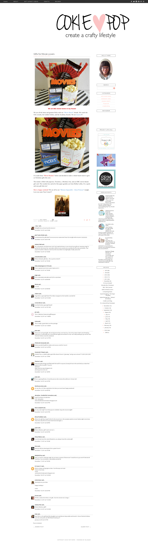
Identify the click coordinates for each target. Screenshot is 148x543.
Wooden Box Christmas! (107, 285)
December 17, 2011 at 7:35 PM (42, 461)
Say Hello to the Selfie (109, 224)
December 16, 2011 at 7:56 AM (42, 270)
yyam (36, 427)
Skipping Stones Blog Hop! (109, 211)
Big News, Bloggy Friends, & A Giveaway (109, 253)
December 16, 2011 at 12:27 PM (43, 338)
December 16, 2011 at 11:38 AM (43, 316)
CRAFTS (46, 1)
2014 (106, 272)
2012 (105, 277)
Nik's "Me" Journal (107, 287)
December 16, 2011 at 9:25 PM (42, 432)
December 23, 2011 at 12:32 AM (43, 509)
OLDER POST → (86, 527)
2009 (106, 332)
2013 (105, 275)
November (106, 306)
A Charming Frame (107, 291)
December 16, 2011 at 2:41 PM (42, 381)
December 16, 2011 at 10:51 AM (43, 307)
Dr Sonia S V (38, 466)
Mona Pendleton (39, 417)
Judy (36, 377)
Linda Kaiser (38, 480)
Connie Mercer (38, 303)
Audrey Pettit (38, 244)
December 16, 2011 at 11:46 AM (43, 325)
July (107, 314)
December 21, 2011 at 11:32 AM (43, 500)
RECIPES (58, 1)
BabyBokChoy (38, 455)
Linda (36, 321)
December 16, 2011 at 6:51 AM (42, 239)
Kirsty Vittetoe (38, 437)
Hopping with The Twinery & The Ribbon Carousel (109, 197)
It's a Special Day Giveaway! (107, 303)
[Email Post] (53, 219)
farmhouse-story (39, 386)
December (107, 281)
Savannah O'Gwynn (40, 352)
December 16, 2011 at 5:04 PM (42, 423)
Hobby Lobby (54, 221)
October (107, 308)
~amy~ (36, 226)
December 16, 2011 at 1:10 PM (42, 356)
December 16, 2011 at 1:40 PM (42, 372)
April (107, 321)
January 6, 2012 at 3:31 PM (41, 520)
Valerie (37, 293)
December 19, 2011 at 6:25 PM (42, 490)
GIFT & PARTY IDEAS (31, 1)
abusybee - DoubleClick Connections (44, 395)
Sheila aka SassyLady (40, 343)
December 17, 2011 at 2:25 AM (42, 450)
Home (6, 1)
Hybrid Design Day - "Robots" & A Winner (107, 298)
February (106, 325)
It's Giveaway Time (108, 238)
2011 (105, 279)
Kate (36, 514)
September (107, 310)
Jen (35, 312)
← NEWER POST (38, 527)
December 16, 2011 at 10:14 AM (43, 298)
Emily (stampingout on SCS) (42, 266)
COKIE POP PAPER (70, 540)
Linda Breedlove (39, 256)
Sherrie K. (37, 361)
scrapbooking (106, 106)
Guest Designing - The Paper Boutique (107, 294)
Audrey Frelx (38, 504)
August (106, 312)
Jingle (36, 275)
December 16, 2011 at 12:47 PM (43, 347)
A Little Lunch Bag (107, 301)
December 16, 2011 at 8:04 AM (42, 279)
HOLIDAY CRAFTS (106, 101)
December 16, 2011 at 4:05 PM (42, 390)
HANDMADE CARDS (106, 99)
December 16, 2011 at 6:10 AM (42, 230)
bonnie (37, 495)
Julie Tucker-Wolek (39, 235)
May (107, 319)
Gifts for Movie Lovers (107, 289)
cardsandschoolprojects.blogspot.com (45, 473)
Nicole (36, 284)
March (106, 323)
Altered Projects (43, 221)
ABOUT (15, 1)
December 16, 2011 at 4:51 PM (42, 412)
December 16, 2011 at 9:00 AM (42, 288)
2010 (105, 330)
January (107, 327)
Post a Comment (37, 523)
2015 (106, 270)
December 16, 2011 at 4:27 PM (42, 402)
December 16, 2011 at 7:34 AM (42, 251)
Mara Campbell (39, 407)
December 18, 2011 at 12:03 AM (43, 475)
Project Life (106, 103)
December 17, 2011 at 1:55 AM (42, 441)
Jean (36, 330)
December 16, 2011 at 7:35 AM (42, 261)
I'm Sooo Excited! (107, 283)
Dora (36, 446)
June (107, 316)
